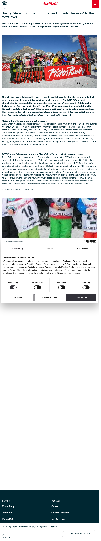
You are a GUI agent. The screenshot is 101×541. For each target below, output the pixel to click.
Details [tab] (50, 249)
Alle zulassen (81, 297)
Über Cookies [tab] (82, 249)
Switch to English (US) (79, 534)
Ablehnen (18, 297)
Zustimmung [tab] (17, 249)
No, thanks (6, 536)
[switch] (37, 287)
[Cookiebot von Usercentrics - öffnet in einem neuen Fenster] (85, 241)
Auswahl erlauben (50, 297)
